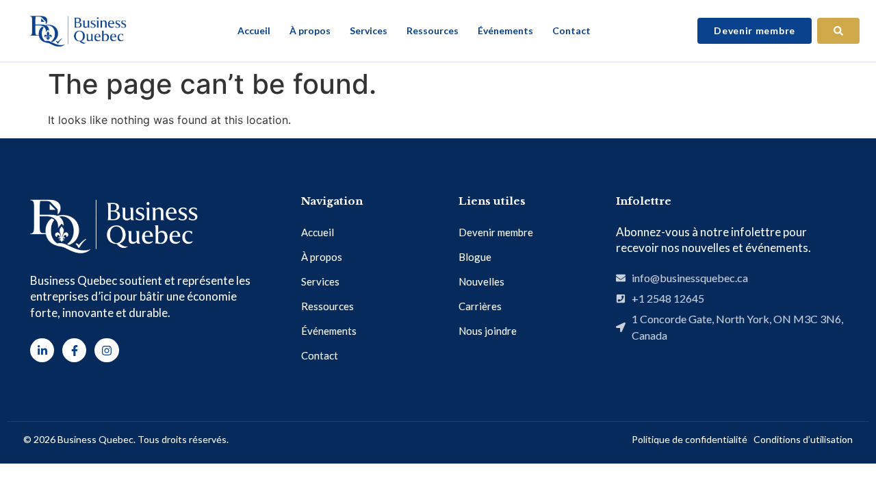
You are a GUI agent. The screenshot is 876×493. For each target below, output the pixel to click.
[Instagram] (106, 350)
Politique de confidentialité (689, 439)
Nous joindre (488, 331)
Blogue (475, 257)
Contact (571, 30)
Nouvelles (481, 281)
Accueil (253, 30)
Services (368, 30)
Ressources (433, 30)
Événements (505, 30)
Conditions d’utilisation (803, 439)
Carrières (480, 306)
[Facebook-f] (74, 350)
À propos (310, 30)
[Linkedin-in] (42, 350)
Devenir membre (496, 232)
